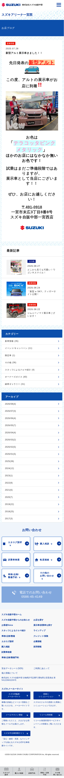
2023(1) (9, 475)
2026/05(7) (10, 425)
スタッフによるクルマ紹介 (14, 630)
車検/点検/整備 (8, 636)
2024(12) (9, 468)
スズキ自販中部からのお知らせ (16, 620)
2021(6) (9, 490)
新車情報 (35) (11, 341)
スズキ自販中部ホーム (12, 614)
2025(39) (9, 461)
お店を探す (38, 620)
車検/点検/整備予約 (10, 657)
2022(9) (9, 483)
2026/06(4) (10, 418)
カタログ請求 (8, 641)
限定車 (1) (10, 355)
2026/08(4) (10, 404)
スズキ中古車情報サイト (14, 733)
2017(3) (9, 518)
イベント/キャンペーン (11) (18, 348)
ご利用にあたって (41, 668)
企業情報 (37, 641)
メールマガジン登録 (14, 715)
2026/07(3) (10, 411)
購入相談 (6, 646)
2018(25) (9, 511)
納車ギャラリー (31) (15, 384)
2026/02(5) (10, 447)
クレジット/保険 (40, 636)
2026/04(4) (10, 432)
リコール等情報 (46, 715)
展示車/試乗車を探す (42, 625)
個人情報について (10, 673)
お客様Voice (7, 625)
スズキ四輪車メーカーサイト (14, 695)
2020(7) (9, 497)
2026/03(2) (10, 440)
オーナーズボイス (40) (16, 377)
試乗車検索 (7, 652)
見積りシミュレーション (46, 695)
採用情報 (37, 646)
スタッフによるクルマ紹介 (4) (20, 370)
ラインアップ (39, 630)
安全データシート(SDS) (12, 668)
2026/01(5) (10, 454)
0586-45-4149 (31, 596)
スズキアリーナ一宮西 (17, 14)
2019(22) (9, 504)
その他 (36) (10, 362)
